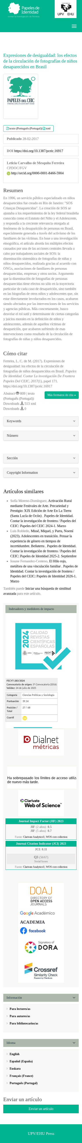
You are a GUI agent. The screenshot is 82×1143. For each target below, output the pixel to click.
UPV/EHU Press (41, 1133)
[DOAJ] (41, 896)
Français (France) (21, 1076)
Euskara (15, 1068)
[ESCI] (41, 803)
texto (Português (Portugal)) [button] (26, 128)
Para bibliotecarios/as (23, 1023)
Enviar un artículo (41, 1109)
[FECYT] (41, 645)
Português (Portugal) (23, 1083)
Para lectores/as (19, 1009)
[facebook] (41, 930)
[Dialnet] (41, 742)
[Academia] (41, 922)
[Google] (41, 913)
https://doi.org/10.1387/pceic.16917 (38, 151)
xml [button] (48, 128)
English (14, 1054)
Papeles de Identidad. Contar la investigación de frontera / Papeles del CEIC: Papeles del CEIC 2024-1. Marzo (43, 521)
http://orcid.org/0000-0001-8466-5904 (37, 173)
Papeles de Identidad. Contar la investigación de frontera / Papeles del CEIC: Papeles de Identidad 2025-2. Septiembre (43, 551)
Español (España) (21, 1061)
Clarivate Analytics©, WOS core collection (45, 836)
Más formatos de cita (60, 395)
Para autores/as (19, 1016)
